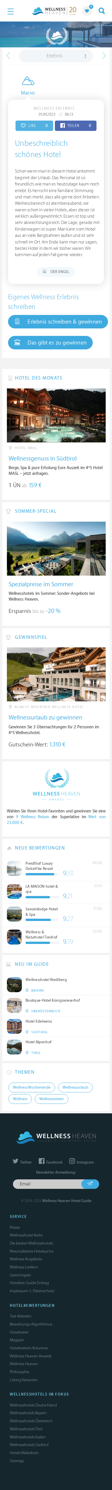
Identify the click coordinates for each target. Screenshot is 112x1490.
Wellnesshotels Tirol (26, 1429)
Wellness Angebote (26, 1259)
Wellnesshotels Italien (28, 1437)
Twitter (25, 1162)
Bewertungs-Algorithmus (31, 1324)
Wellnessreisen (51, 1099)
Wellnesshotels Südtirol (29, 1444)
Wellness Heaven (24, 1363)
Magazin (17, 1340)
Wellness (20, 1099)
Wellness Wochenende (32, 1087)
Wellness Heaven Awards (30, 1356)
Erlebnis (55, 56)
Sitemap (17, 1460)
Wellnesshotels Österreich (31, 1421)
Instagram (85, 1162)
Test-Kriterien (20, 1316)
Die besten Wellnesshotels (31, 1243)
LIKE (37, 126)
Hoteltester (19, 1332)
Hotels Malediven (24, 1452)
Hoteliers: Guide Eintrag (29, 1282)
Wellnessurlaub (75, 1087)
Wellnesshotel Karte (26, 1235)
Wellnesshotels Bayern (28, 1412)
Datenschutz (43, 1290)
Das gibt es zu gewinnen (56, 343)
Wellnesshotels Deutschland (33, 1405)
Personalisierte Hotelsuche (31, 1251)
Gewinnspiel (20, 1275)
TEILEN (79, 126)
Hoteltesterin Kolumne (29, 1348)
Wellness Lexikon (24, 1267)
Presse (15, 1227)
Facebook (53, 1162)
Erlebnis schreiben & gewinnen (64, 322)
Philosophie (19, 1371)
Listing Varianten (24, 1379)
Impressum (19, 1290)
